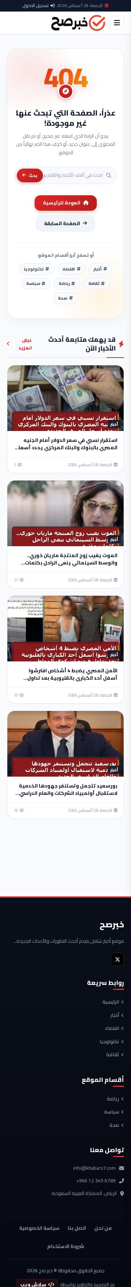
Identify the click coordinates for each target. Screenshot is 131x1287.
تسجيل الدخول (35, 5)
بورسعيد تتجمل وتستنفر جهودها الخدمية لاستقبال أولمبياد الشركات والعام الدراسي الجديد (68, 793)
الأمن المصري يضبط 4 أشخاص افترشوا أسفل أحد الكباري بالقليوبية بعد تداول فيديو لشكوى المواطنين (72, 678)
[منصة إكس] (117, 959)
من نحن (103, 1228)
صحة (114, 1125)
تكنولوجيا (109, 1042)
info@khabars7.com (94, 1168)
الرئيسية (110, 1002)
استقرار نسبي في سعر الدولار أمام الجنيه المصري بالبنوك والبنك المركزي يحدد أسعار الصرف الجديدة (67, 447)
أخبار (114, 1015)
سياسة (111, 1112)
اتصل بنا (77, 1228)
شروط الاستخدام (65, 1246)
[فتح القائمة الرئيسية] (117, 23)
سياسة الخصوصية (39, 1228)
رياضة (113, 1099)
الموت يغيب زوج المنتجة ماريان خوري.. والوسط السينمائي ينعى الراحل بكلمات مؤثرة (71, 563)
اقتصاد (112, 1028)
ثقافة (112, 1055)
